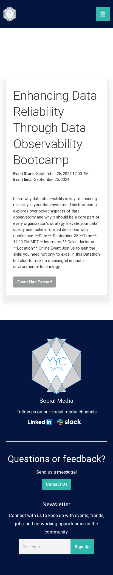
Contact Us (56, 484)
